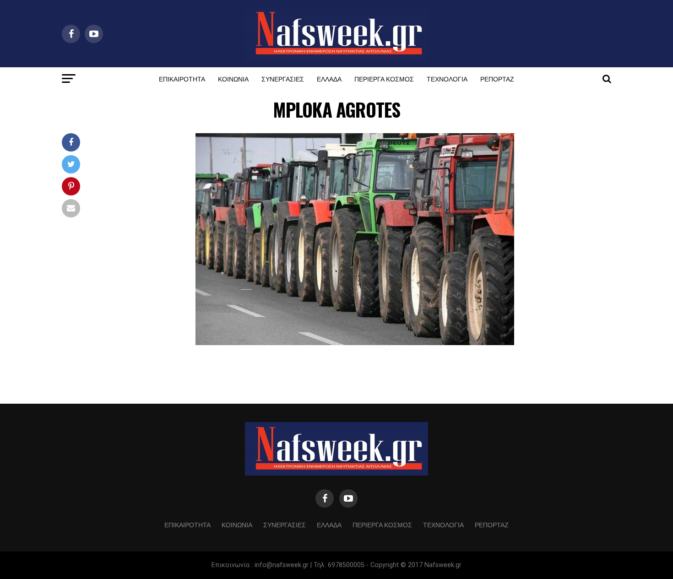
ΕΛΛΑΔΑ (329, 78)
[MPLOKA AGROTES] (354, 342)
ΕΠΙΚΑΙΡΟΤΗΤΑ (182, 78)
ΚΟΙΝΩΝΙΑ (233, 78)
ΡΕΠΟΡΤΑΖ (497, 78)
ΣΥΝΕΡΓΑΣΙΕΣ (282, 78)
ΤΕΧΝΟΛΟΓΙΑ (447, 78)
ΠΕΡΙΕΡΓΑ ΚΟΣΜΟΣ (384, 78)
